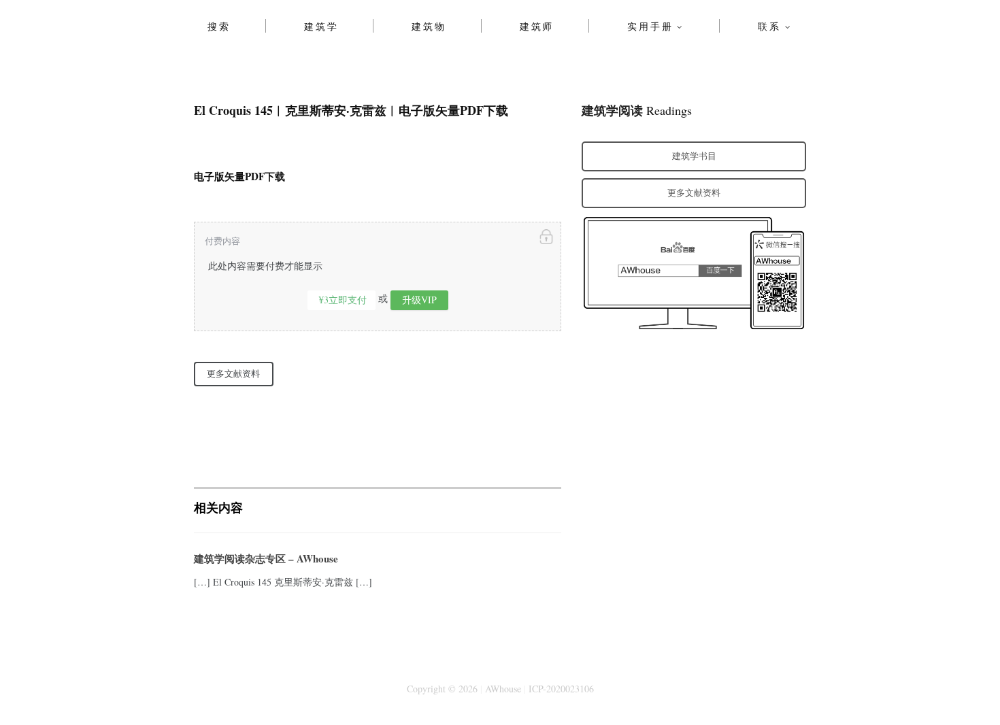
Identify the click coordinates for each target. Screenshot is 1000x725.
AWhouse (503, 688)
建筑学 (321, 26)
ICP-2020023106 (561, 688)
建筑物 (429, 26)
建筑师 (537, 26)
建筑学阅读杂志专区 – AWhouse (266, 558)
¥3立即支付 (343, 299)
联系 (769, 26)
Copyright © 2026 (442, 688)
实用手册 (650, 26)
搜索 (219, 26)
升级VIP (419, 299)
